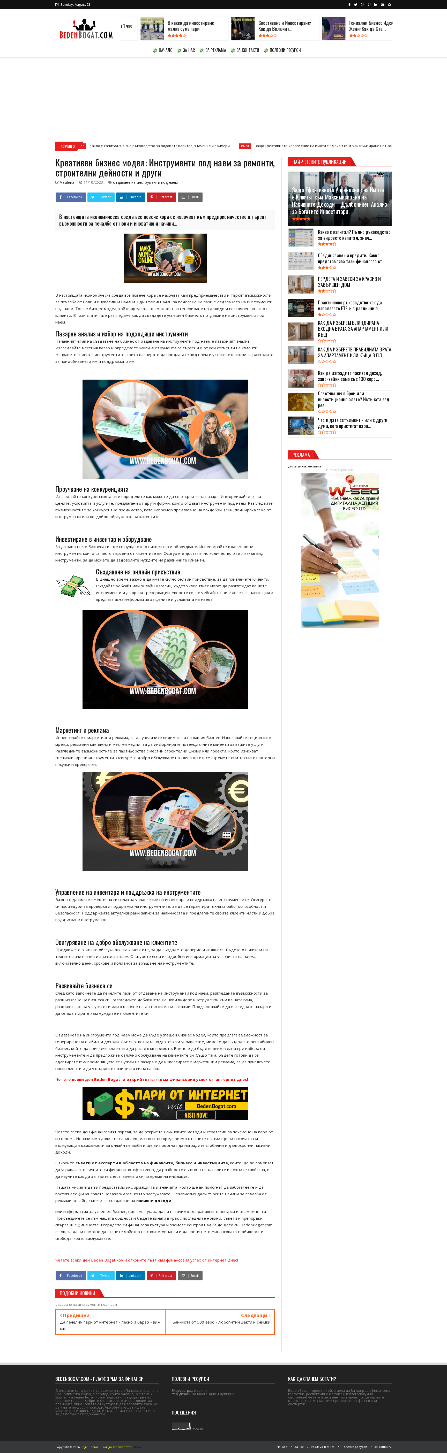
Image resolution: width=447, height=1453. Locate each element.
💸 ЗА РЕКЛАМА (212, 50)
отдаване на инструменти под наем (145, 182)
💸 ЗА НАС (186, 50)
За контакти (383, 1446)
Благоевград (182, 1390)
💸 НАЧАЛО (162, 50)
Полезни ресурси (354, 1446)
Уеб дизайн (181, 1394)
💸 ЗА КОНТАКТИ (244, 50)
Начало (282, 1446)
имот (156, 146)
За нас (299, 1446)
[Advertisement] (223, 96)
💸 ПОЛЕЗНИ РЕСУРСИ (282, 50)
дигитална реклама (304, 466)
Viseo (137, 1447)
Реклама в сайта (322, 1446)
